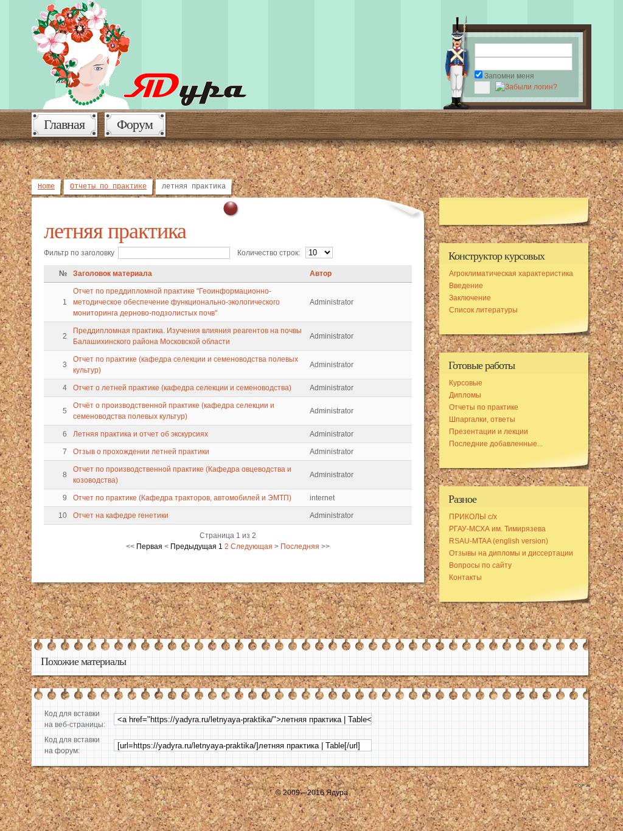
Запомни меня (509, 76)
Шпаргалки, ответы (482, 419)
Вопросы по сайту (480, 565)
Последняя (299, 546)
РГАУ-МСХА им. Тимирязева (497, 529)
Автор (321, 273)
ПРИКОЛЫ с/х (473, 516)
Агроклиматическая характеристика (511, 273)
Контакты (465, 577)
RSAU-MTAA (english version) (498, 541)
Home (46, 186)
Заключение (470, 298)
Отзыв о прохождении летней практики (141, 451)
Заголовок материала (112, 273)
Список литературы (483, 310)
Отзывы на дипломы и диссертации (511, 553)
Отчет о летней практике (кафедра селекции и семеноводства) (182, 388)
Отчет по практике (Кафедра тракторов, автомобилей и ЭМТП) (182, 498)
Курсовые (465, 383)
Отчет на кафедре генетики (121, 515)
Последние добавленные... (496, 444)
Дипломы (465, 395)
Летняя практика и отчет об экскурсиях (140, 434)
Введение (466, 285)
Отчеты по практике (108, 186)
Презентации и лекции (488, 431)
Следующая (252, 546)
